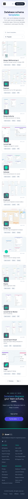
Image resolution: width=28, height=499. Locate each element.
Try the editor (13, 419)
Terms (10, 493)
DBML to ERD (18, 451)
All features (5, 448)
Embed (3, 462)
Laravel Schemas (19, 471)
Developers (5, 474)
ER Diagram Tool (19, 459)
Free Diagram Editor (20, 456)
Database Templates (20, 469)
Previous (11, 381)
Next (18, 381)
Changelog (5, 477)
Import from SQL (6, 451)
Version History (6, 459)
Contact (22, 493)
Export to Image (6, 453)
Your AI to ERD (19, 453)
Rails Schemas (19, 474)
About (3, 480)
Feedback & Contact (7, 483)
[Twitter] (2, 441)
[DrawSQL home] (4, 4)
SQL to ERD (18, 448)
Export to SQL (5, 456)
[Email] (5, 441)
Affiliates (16, 493)
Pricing (3, 469)
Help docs (4, 471)
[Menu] (12, 3)
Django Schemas (19, 477)
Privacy (5, 493)
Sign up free (19, 3)
